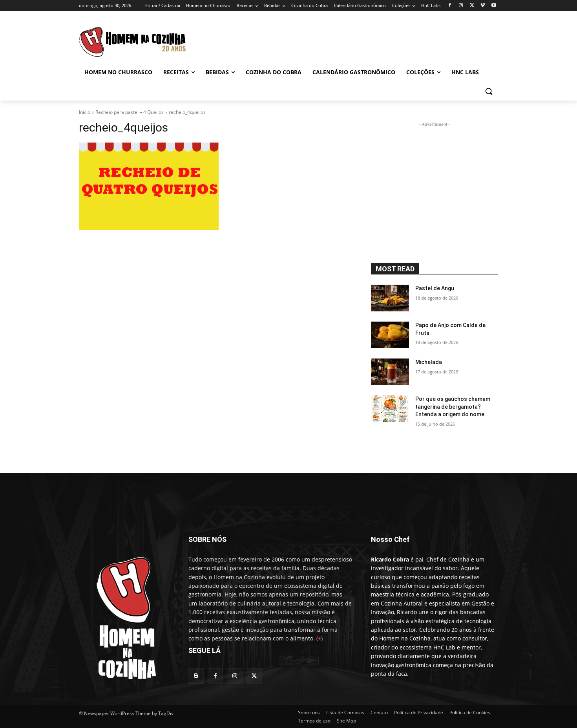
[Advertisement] (355, 39)
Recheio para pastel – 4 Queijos (129, 112)
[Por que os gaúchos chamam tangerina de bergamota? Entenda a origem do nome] (390, 408)
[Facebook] (450, 5)
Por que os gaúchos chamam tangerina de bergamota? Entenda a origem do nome (452, 406)
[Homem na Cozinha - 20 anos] (124, 615)
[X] (472, 5)
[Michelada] (390, 372)
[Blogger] (196, 676)
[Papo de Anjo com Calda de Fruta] (390, 335)
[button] (488, 91)
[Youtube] (493, 5)
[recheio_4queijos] (215, 186)
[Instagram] (461, 5)
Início (84, 112)
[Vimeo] (482, 5)
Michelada (428, 362)
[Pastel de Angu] (390, 298)
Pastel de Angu (434, 288)
